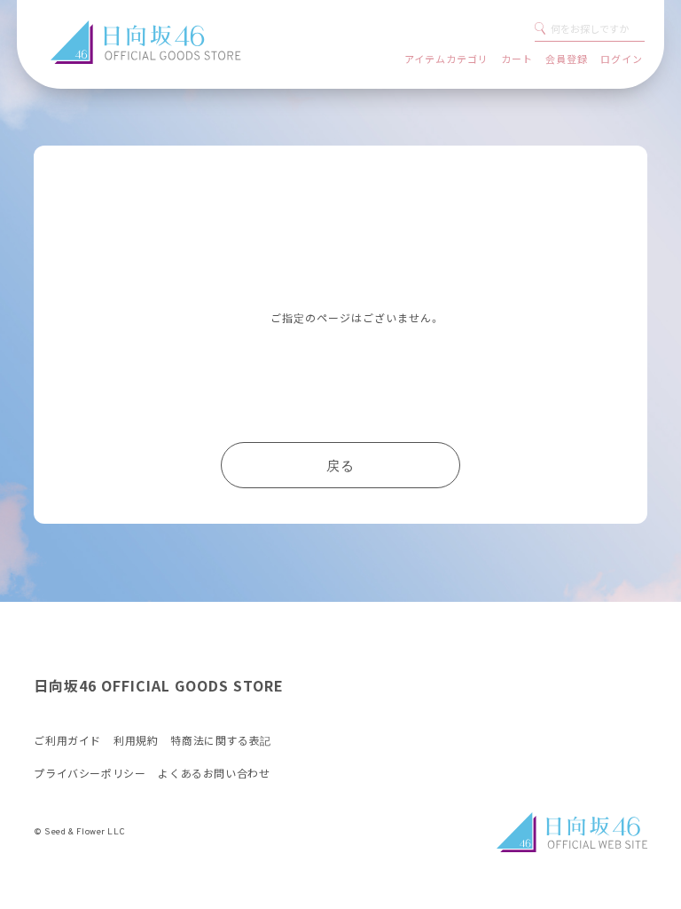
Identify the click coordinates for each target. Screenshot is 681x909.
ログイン (621, 59)
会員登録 (566, 59)
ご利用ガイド (67, 741)
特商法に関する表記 (220, 741)
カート (517, 59)
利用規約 (136, 741)
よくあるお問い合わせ (214, 774)
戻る (340, 467)
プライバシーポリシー (89, 774)
